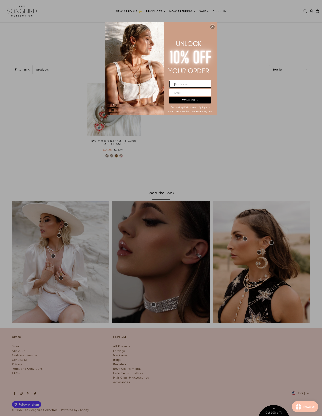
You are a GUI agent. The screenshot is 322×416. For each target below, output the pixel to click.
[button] (212, 27)
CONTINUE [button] (190, 100)
